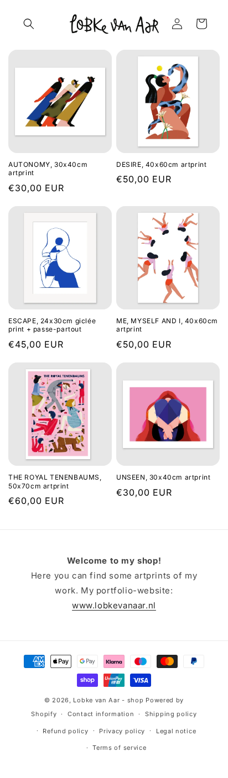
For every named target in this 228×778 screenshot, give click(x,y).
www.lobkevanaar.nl (114, 605)
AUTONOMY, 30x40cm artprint (47, 168)
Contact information (101, 714)
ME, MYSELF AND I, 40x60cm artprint (167, 325)
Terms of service (119, 747)
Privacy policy (122, 731)
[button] (29, 24)
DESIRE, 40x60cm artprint (161, 164)
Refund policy (65, 731)
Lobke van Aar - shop (108, 700)
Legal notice (176, 731)
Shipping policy (171, 714)
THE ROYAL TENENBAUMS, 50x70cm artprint (55, 481)
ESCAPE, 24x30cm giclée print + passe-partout (52, 325)
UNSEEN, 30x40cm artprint (163, 477)
